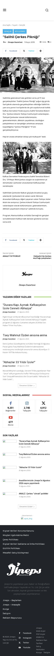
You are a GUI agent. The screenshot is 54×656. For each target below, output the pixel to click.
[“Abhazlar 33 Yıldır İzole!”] (10, 471)
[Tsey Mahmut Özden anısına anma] (10, 457)
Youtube (26, 647)
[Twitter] (19, 643)
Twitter (26, 643)
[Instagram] (19, 638)
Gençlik (22, 25)
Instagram (27, 638)
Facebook (27, 633)
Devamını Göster (26, 385)
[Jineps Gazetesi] (5, 42)
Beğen (10, 402)
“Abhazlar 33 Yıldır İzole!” (19, 362)
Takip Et (27, 402)
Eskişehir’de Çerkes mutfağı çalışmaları (42, 257)
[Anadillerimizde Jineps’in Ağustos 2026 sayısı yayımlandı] (10, 484)
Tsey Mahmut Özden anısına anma (25, 335)
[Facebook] (19, 633)
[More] (40, 51)
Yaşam (14, 25)
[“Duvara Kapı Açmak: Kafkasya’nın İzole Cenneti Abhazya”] (10, 444)
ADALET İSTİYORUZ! (11, 256)
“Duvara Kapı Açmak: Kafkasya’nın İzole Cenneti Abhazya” (24, 306)
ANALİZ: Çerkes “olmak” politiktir (33, 494)
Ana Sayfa (6, 25)
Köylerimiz (20, 31)
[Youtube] (19, 647)
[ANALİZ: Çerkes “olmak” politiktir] (10, 497)
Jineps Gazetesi (15, 42)
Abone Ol (11, 416)
